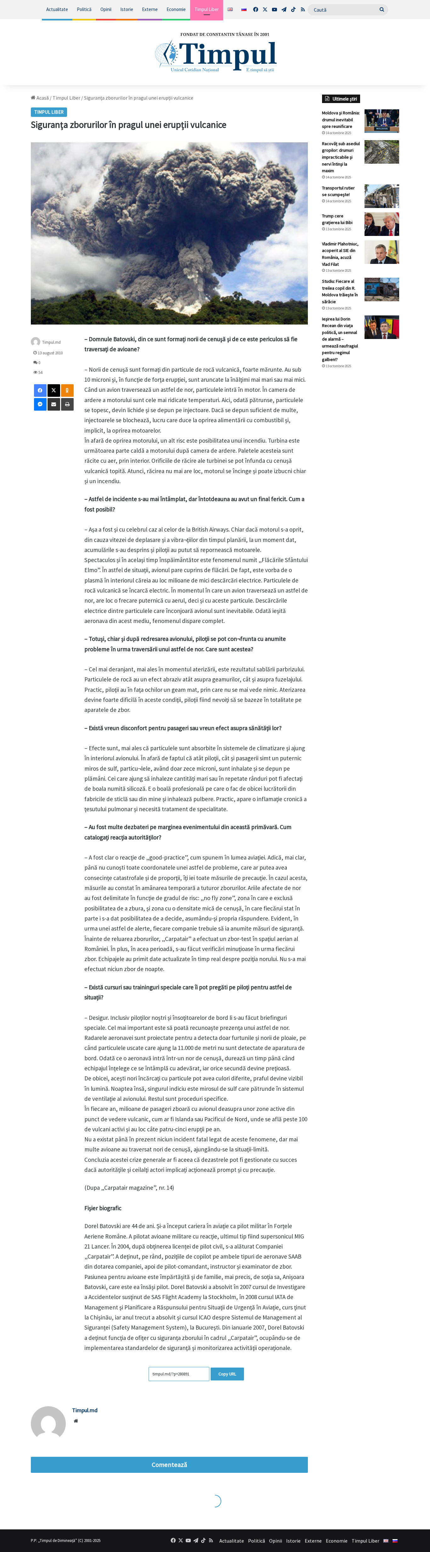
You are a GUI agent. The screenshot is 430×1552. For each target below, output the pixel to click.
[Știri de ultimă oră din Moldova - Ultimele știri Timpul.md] (215, 52)
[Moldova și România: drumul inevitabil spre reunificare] (382, 121)
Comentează (169, 1465)
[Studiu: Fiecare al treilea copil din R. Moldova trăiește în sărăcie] (382, 289)
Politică (84, 9)
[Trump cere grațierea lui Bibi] (382, 224)
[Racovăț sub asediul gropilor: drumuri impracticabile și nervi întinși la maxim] (382, 152)
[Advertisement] (360, 479)
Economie (176, 9)
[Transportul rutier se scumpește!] (382, 196)
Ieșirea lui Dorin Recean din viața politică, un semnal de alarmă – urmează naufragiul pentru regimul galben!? (340, 339)
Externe (150, 9)
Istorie (126, 9)
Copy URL (227, 1374)
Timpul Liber (207, 9)
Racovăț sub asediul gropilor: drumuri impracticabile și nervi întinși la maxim (341, 157)
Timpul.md (85, 1410)
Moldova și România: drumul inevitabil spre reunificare (341, 119)
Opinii (105, 9)
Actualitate (57, 9)
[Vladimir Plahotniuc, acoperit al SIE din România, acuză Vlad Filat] (382, 252)
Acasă (42, 98)
